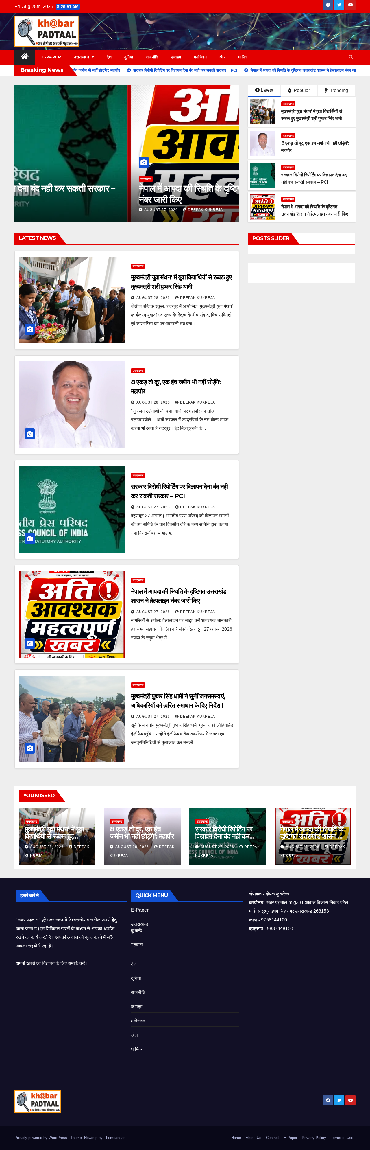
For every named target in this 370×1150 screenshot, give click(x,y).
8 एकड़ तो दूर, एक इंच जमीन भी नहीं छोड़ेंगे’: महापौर (142, 832)
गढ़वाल (137, 944)
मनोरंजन (200, 57)
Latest (267, 90)
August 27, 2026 (48, 210)
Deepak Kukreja (92, 210)
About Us (253, 1138)
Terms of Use (342, 1138)
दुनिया (128, 57)
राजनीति (152, 57)
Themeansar (114, 1138)
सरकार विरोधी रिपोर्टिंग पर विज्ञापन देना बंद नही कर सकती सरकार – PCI (223, 836)
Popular (301, 90)
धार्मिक (243, 57)
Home (236, 1138)
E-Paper (51, 57)
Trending (338, 90)
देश (109, 57)
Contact (272, 1138)
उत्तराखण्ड (82, 57)
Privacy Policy (314, 1138)
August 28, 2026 (153, 298)
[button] (351, 57)
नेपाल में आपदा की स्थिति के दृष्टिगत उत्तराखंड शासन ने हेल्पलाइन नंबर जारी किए (123, 194)
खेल (222, 57)
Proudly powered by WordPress (41, 1138)
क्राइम (176, 57)
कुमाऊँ (136, 930)
